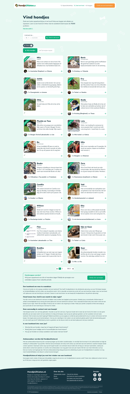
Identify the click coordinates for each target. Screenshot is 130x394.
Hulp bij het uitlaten (72, 374)
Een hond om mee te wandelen (75, 376)
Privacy (100, 392)
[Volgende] (72, 268)
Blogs (55, 376)
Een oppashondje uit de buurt (75, 380)
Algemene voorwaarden (92, 392)
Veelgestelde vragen (59, 374)
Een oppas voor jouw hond (74, 378)
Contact (56, 378)
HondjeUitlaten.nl (34, 392)
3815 (69, 269)
